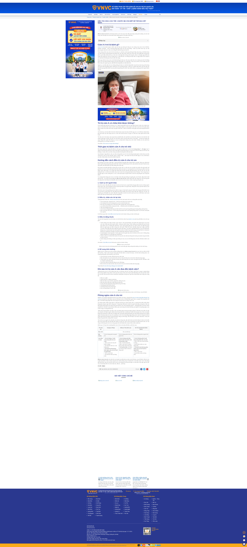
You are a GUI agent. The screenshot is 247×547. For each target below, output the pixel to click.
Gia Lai (116, 503)
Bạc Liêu (146, 502)
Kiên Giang (155, 512)
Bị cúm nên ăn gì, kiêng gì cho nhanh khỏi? (113, 265)
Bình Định (117, 498)
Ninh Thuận (147, 517)
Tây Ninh (155, 517)
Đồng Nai (155, 508)
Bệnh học (140, 14)
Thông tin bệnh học (96, 17)
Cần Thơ (146, 508)
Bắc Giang (90, 498)
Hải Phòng (98, 503)
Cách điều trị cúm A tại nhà (114, 214)
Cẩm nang (129, 14)
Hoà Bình (90, 505)
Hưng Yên (98, 505)
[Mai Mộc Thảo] (135, 28)
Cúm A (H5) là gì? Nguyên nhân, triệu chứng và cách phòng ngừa (123, 479)
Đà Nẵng (126, 498)
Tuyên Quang (99, 515)
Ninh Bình (90, 509)
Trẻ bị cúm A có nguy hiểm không (110, 143)
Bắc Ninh (98, 498)
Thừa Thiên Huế (118, 513)
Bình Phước (155, 504)
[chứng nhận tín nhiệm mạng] (147, 545)
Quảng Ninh (90, 511)
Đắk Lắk (117, 501)
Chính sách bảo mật (90, 525)
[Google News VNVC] (123, 28)
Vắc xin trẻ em (107, 14)
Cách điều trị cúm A (107, 242)
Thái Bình (98, 511)
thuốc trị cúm (132, 219)
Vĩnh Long (155, 521)
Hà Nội (97, 501)
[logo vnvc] (102, 7)
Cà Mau (154, 506)
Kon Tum (126, 505)
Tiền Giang (146, 519)
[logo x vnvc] (138, 545)
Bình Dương (147, 504)
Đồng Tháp (146, 510)
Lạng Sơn (90, 507)
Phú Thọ (98, 509)
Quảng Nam (118, 509)
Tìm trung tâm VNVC (139, 491)
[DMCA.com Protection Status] (152, 545)
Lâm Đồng (146, 514)
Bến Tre (154, 502)
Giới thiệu (96, 14)
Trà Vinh (154, 519)
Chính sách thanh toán (91, 527)
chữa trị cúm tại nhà (114, 199)
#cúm (103, 366)
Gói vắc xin (123, 14)
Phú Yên (126, 513)
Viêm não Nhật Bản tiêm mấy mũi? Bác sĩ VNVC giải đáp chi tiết (106, 479)
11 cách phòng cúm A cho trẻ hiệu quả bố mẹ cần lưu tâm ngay (140, 479)
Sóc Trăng (146, 521)
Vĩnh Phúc (98, 513)
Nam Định (98, 507)
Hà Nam (90, 503)
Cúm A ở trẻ (101, 47)
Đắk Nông (126, 501)
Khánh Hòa (117, 505)
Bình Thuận (147, 506)
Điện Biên (90, 501)
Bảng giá (134, 14)
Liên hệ (129, 491)
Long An (154, 514)
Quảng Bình (127, 507)
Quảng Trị (117, 511)
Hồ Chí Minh (155, 510)
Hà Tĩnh (126, 503)
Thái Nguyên (91, 513)
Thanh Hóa (127, 511)
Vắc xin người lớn (115, 14)
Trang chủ (90, 14)
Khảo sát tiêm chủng (90, 526)
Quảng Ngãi (127, 509)
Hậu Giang (146, 512)
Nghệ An (117, 507)
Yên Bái (89, 515)
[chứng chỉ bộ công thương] (157, 545)
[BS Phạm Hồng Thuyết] (101, 29)
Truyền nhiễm (105, 17)
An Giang (146, 498)
